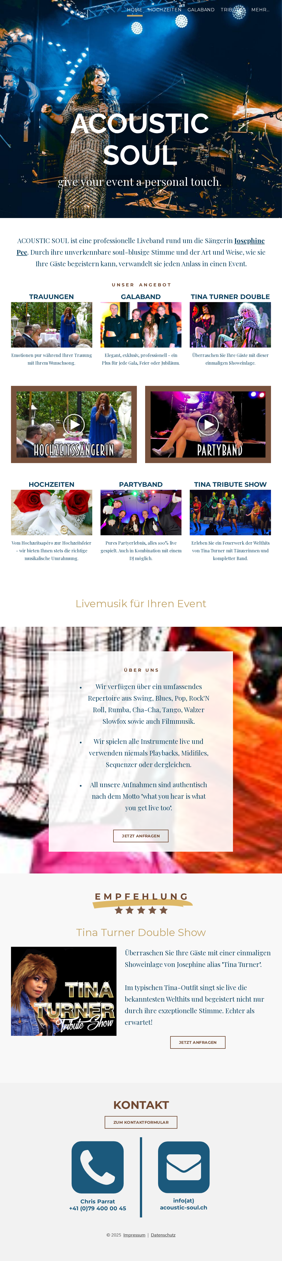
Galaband (201, 9)
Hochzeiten (165, 9)
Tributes (233, 9)
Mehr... (260, 9)
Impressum (134, 1235)
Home (134, 9)
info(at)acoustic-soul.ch (183, 1204)
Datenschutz (163, 1235)
